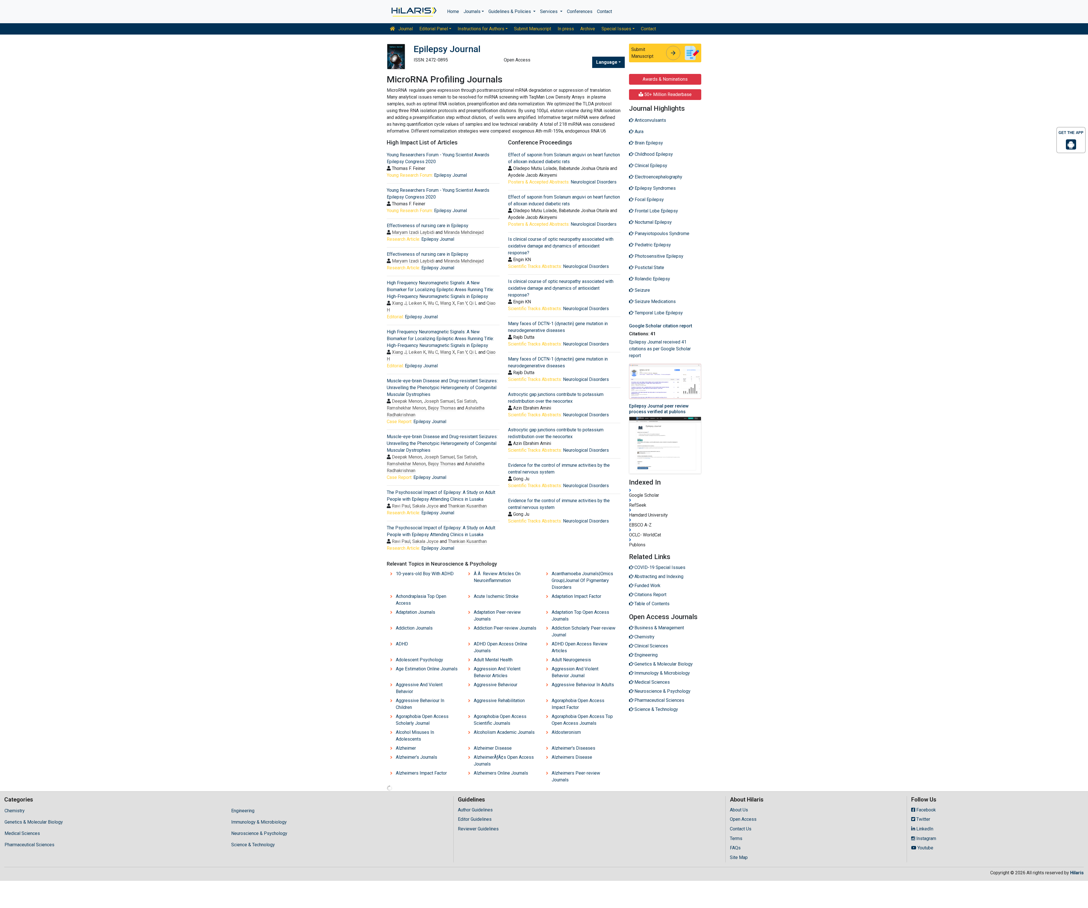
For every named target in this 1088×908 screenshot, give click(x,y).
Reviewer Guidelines (478, 829)
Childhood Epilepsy (653, 154)
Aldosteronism (566, 732)
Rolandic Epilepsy (652, 279)
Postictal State (649, 267)
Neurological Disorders (594, 182)
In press (566, 28)
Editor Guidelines (475, 819)
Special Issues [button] (616, 28)
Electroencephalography (658, 177)
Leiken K (417, 303)
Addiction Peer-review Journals (505, 628)
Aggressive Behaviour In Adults (583, 684)
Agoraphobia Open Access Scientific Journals (500, 720)
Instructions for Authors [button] (481, 28)
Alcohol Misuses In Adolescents (415, 736)
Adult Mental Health (493, 659)
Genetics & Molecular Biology (34, 822)
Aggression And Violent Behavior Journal (575, 672)
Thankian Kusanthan (467, 506)
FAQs (735, 848)
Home (453, 11)
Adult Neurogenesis (571, 659)
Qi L (473, 303)
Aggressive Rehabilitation (499, 700)
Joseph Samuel (439, 401)
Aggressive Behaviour (495, 684)
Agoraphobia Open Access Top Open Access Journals (582, 720)
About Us (739, 810)
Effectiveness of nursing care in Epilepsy (427, 225)
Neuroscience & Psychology (259, 833)
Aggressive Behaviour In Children (420, 704)
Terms (736, 838)
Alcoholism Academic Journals (504, 732)
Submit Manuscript (532, 28)
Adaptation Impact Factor (576, 596)
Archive (587, 28)
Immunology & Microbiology (259, 822)
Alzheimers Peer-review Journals (576, 776)
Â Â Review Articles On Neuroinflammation (497, 577)
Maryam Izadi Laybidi (413, 232)
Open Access (743, 819)
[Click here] (413, 12)
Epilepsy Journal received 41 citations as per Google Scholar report (660, 348)
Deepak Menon (407, 401)
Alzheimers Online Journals (501, 773)
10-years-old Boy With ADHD (425, 573)
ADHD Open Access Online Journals (500, 647)
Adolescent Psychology (419, 659)
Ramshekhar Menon (406, 408)
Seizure (642, 290)
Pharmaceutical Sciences (29, 844)
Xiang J (399, 303)
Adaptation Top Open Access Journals (580, 615)
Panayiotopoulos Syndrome (661, 233)
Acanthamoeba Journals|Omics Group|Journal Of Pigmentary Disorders (582, 580)
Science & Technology (253, 844)
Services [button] (549, 11)
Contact (604, 11)
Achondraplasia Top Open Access (421, 600)
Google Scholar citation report (660, 326)
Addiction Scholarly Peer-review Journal (583, 631)
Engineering (242, 810)
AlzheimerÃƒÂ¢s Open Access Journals (504, 760)
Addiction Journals (414, 628)
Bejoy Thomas (442, 408)
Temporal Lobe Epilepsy (658, 313)
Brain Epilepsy (648, 143)
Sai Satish (467, 401)
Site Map (739, 857)
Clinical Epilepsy (650, 165)
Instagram (925, 838)
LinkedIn (924, 829)
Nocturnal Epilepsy (653, 222)
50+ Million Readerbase (667, 94)
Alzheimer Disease (493, 748)
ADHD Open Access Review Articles (579, 647)
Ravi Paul (401, 506)
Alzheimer (406, 748)
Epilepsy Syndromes (655, 188)
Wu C (433, 303)
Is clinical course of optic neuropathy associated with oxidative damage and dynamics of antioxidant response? (560, 245)
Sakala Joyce (425, 506)
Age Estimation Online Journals (427, 669)
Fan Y (462, 303)
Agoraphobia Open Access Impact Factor (578, 704)
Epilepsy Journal (450, 175)
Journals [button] (472, 11)
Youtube (924, 848)
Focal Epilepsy (649, 199)
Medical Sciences (22, 833)
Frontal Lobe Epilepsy (656, 211)
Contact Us (740, 829)
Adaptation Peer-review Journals (497, 615)
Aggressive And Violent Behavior (419, 688)
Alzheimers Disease (572, 757)
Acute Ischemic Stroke (496, 596)
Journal (405, 28)
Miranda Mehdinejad (464, 232)
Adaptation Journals (415, 612)
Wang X (447, 303)
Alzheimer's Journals (416, 757)
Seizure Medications (655, 301)
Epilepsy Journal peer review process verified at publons (658, 408)
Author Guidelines (475, 810)
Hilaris (1077, 872)
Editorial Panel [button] (433, 28)
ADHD (402, 644)
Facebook (925, 810)
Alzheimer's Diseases (573, 748)
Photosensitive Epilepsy (658, 256)
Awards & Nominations (665, 79)
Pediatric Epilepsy (652, 245)
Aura (638, 131)
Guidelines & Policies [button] (510, 11)
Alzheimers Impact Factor (421, 773)
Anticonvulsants (650, 120)
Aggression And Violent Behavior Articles (497, 672)
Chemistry (15, 810)
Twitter (922, 819)
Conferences (579, 11)
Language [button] (606, 62)
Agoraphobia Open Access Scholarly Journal (422, 720)
